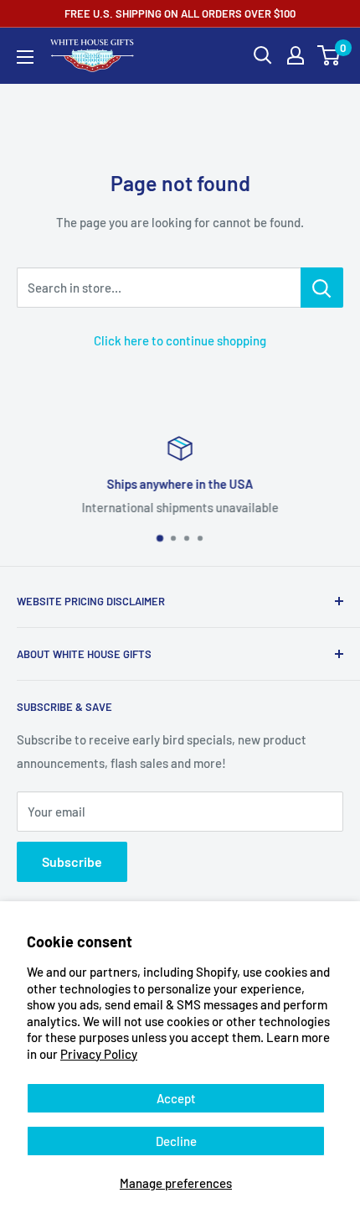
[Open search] (263, 55)
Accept (176, 1098)
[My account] (295, 55)
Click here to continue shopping (180, 340)
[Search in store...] (322, 287)
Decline (176, 1141)
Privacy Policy (98, 1053)
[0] (329, 55)
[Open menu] (25, 57)
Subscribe (72, 861)
